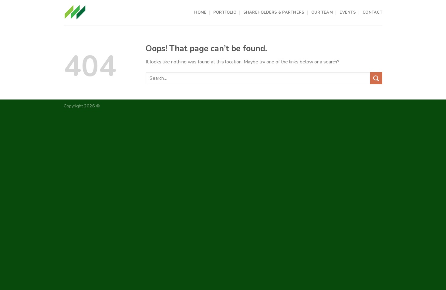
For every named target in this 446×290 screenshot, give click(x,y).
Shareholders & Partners (274, 12)
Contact (372, 12)
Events (348, 12)
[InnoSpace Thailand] (75, 12)
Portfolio (224, 12)
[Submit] (376, 78)
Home (200, 12)
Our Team (322, 12)
